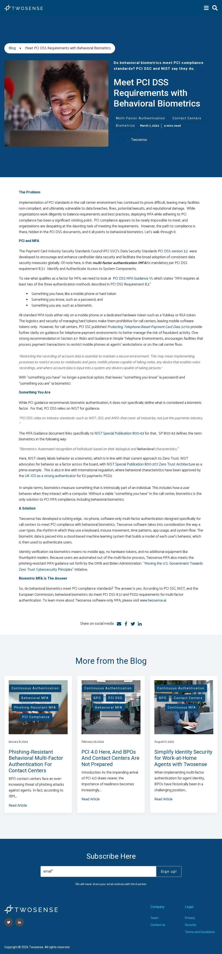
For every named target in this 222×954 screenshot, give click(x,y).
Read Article (18, 806)
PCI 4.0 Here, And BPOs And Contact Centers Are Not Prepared (110, 758)
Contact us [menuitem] (157, 925)
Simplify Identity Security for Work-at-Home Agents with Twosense (183, 758)
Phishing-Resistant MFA (35, 707)
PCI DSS (115, 698)
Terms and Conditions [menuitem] (200, 932)
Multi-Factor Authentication (140, 118)
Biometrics (125, 125)
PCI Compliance (36, 717)
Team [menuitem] (154, 918)
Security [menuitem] (190, 925)
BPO (97, 698)
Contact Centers (187, 118)
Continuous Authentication (35, 688)
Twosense (139, 140)
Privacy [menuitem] (190, 918)
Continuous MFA (182, 707)
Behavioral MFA (35, 698)
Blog (12, 48)
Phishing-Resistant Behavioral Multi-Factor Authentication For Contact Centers (36, 761)
